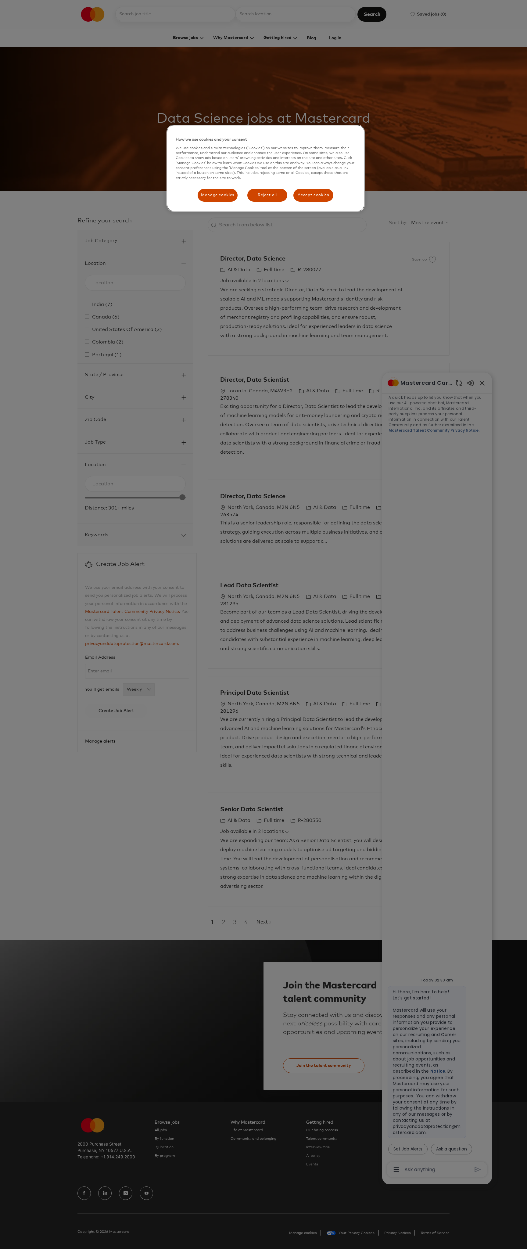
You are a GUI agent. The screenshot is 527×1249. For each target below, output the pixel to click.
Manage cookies (217, 195)
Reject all (267, 195)
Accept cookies (313, 195)
